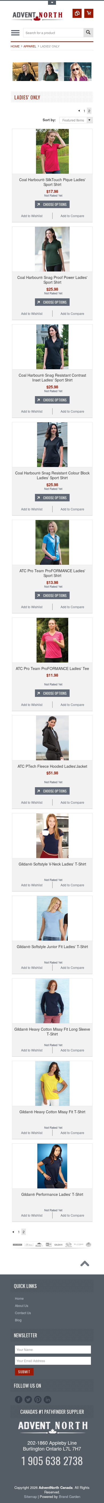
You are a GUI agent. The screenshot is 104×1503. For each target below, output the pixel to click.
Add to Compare (72, 215)
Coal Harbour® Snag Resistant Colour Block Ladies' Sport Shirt (52, 475)
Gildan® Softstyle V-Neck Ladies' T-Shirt (52, 864)
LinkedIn (47, 1399)
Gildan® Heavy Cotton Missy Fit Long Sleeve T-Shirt (52, 1031)
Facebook (18, 1399)
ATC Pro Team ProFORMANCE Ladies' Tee (52, 668)
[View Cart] (88, 13)
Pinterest (38, 1399)
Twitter (28, 1399)
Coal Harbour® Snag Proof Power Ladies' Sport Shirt (52, 280)
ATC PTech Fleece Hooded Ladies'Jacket (52, 766)
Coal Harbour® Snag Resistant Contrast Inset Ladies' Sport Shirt (52, 377)
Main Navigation (15, 32)
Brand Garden (69, 1496)
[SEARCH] (88, 33)
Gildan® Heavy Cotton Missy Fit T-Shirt (52, 1111)
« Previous (79, 111)
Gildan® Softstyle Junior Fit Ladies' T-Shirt (52, 946)
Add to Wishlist (31, 215)
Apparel (29, 46)
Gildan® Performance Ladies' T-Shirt (52, 1194)
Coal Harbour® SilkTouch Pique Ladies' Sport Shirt (52, 182)
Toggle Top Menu (52, 3)
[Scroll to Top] (86, 1265)
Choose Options (55, 204)
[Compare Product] (77, 13)
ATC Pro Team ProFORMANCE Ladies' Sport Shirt (52, 573)
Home (15, 46)
